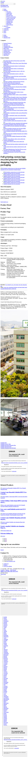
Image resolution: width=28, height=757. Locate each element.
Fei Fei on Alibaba (7, 566)
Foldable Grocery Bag (6, 444)
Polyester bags (9, 15)
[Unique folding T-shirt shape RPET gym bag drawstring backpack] (14, 497)
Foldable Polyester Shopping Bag (8, 445)
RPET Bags (9, 14)
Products (5, 10)
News (4, 31)
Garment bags (9, 20)
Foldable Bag (4, 442)
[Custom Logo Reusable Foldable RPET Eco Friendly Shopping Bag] (14, 489)
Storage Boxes (9, 24)
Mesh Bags (8, 23)
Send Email (3, 574)
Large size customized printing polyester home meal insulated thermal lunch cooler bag (14, 288)
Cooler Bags (9, 13)
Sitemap (7, 570)
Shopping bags (6, 37)
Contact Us (6, 30)
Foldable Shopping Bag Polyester (8, 448)
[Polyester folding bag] (6, 530)
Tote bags (8, 11)
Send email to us (4, 201)
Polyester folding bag (7, 533)
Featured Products (7, 43)
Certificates (6, 28)
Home (4, 9)
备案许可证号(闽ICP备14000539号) (9, 571)
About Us (5, 26)
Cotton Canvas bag (10, 18)
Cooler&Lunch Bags (8, 47)
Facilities (8, 27)
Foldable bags (9, 22)
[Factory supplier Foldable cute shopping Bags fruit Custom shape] (14, 523)
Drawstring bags (10, 19)
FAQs (4, 32)
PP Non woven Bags (11, 17)
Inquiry (2, 549)
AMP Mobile (13, 570)
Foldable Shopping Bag (6, 446)
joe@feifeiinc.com (11, 561)
